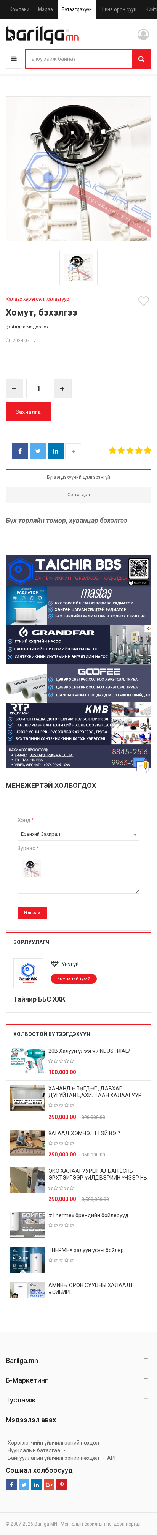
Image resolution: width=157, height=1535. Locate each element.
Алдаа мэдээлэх (30, 327)
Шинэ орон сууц (119, 9)
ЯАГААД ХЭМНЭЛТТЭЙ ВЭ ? (84, 1133)
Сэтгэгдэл (78, 494)
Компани (19, 9)
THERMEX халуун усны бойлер (86, 1250)
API (111, 1458)
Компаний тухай (73, 978)
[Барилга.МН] (42, 35)
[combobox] (78, 834)
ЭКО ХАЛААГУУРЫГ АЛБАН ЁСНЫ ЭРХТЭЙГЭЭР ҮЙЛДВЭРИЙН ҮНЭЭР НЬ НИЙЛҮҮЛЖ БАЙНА (97, 1178)
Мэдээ (45, 9)
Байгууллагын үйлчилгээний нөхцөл (53, 1458)
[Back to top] (137, 1491)
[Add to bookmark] (144, 301)
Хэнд (26, 820)
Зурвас (28, 848)
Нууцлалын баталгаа (34, 1450)
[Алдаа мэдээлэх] (141, 765)
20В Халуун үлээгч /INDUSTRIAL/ (89, 1051)
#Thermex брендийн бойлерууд (88, 1215)
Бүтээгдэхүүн (77, 9)
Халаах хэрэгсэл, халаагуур (37, 299)
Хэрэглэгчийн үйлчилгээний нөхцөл (53, 1443)
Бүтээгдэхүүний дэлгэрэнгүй (78, 477)
